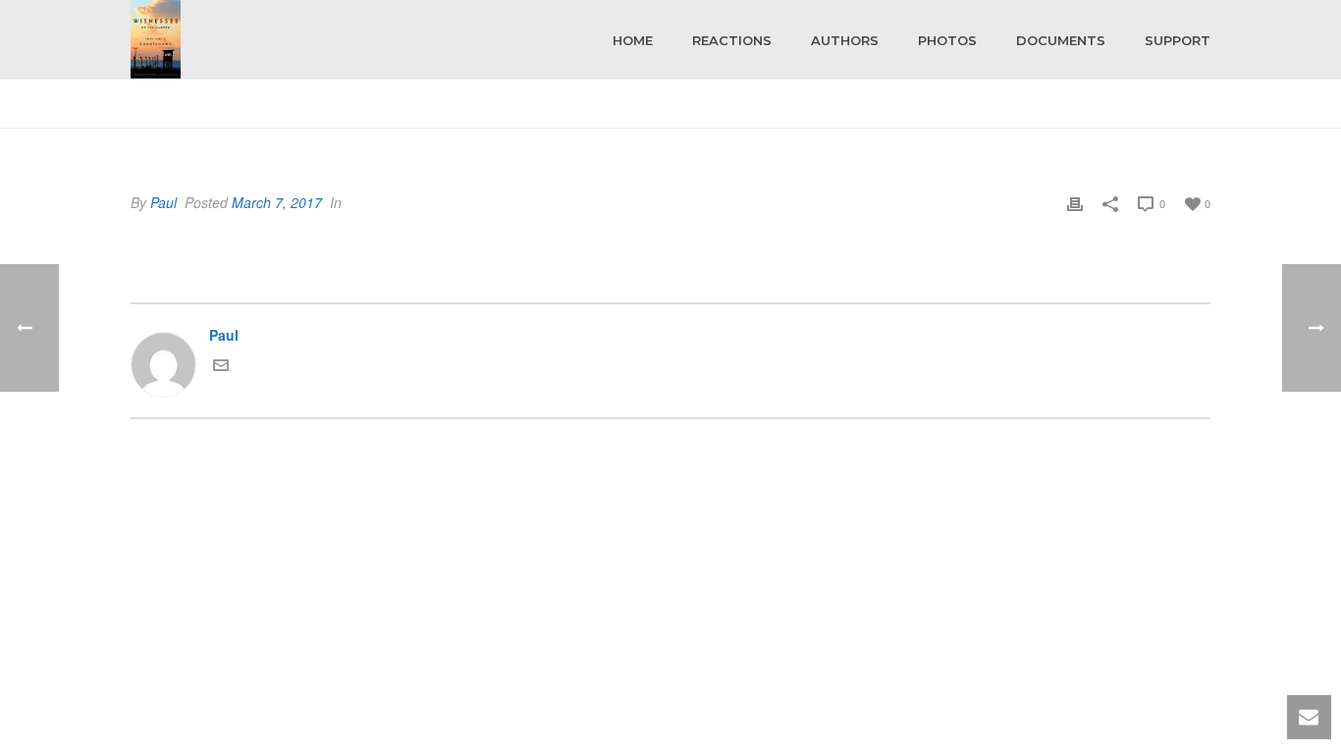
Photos (947, 40)
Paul (163, 202)
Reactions (732, 40)
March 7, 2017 (277, 202)
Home (633, 40)
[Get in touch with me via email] (221, 367)
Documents (1060, 40)
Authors (845, 40)
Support (1177, 40)
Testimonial (1146, 109)
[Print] (1075, 202)
